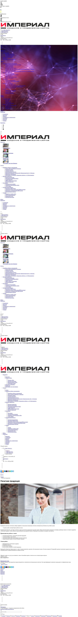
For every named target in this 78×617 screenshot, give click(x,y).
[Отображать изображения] (1, 15)
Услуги (2, 61)
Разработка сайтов (9, 65)
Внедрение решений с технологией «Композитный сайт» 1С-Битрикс (19, 69)
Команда (5, 116)
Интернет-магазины (9, 53)
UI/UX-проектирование (10, 91)
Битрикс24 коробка (7, 104)
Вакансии (2, 573)
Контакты (5, 115)
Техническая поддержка (10, 80)
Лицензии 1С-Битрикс (7, 57)
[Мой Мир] (4, 471)
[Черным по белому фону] (0, 7)
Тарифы (2, 96)
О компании (5, 114)
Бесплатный (7, 99)
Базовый (7, 101)
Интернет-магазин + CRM (10, 105)
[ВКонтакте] (3, 124)
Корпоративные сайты (10, 55)
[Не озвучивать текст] (1, 20)
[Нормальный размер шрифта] (1, 3)
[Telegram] (3, 126)
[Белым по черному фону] (0, 8)
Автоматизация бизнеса (8, 83)
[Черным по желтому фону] (0, 11)
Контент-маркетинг (9, 78)
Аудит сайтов (8, 82)
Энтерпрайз (7, 108)
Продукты (2, 50)
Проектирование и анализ (10, 68)
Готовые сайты (6, 52)
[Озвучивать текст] (1, 19)
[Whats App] (3, 129)
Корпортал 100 (8, 107)
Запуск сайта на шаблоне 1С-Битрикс (13, 64)
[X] (6, 471)
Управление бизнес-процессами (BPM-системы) (15, 85)
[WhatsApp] (9, 471)
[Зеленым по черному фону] (0, 12)
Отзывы (4, 120)
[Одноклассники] (3, 471)
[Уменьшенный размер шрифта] (1, 2)
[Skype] (11, 471)
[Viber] (3, 127)
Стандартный (8, 102)
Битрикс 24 (5, 58)
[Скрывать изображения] (1, 16)
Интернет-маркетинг (7, 72)
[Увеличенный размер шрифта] (1, 5)
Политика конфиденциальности (7, 609)
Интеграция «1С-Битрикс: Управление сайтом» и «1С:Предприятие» (19, 71)
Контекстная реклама (9, 73)
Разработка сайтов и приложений (10, 63)
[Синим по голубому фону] (0, 10)
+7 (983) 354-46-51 (6, 30)
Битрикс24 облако (7, 98)
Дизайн (4, 89)
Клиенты (5, 119)
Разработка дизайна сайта (10, 90)
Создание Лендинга (9, 67)
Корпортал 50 (8, 106)
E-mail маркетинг (9, 75)
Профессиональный (9, 103)
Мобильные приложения (10, 70)
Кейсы (2, 95)
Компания (2, 112)
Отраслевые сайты (9, 56)
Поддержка (5, 79)
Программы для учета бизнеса (9, 59)
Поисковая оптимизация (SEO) (11, 74)
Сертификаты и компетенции (9, 117)
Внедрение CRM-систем (10, 84)
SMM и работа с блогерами (11, 76)
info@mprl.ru (3, 35)
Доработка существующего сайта (12, 81)
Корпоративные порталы (10, 87)
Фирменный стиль (9, 92)
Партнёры (5, 118)
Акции (1, 110)
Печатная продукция (9, 93)
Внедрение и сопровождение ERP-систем (14, 86)
